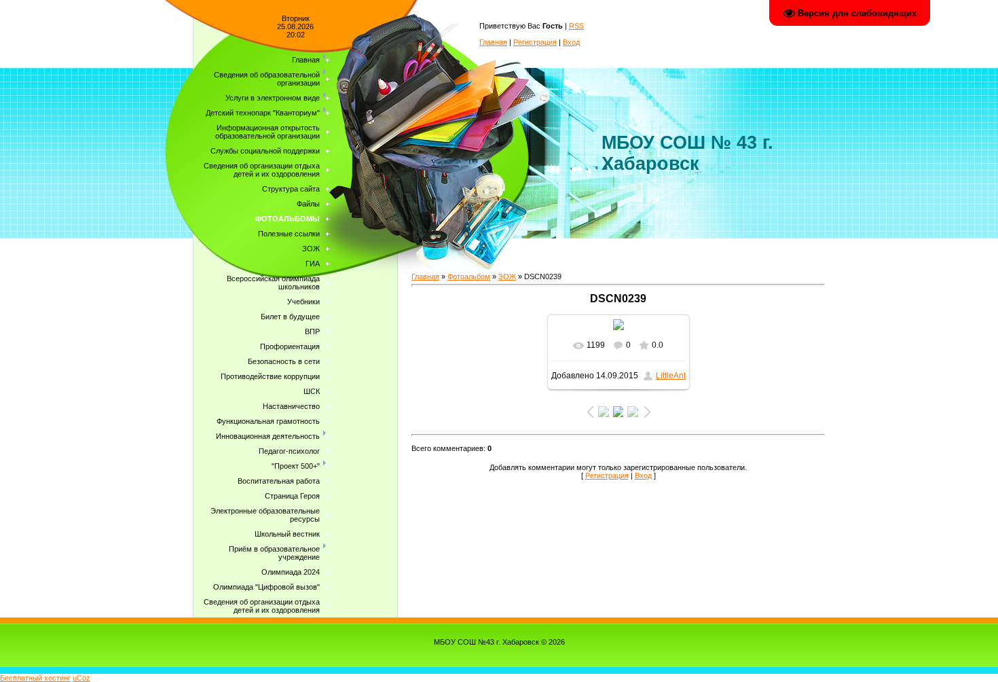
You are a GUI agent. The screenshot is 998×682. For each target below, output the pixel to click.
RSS (576, 26)
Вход (571, 42)
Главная (493, 42)
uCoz (81, 678)
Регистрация (535, 42)
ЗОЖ (507, 276)
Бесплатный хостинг (35, 678)
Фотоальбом (468, 276)
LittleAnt (671, 375)
